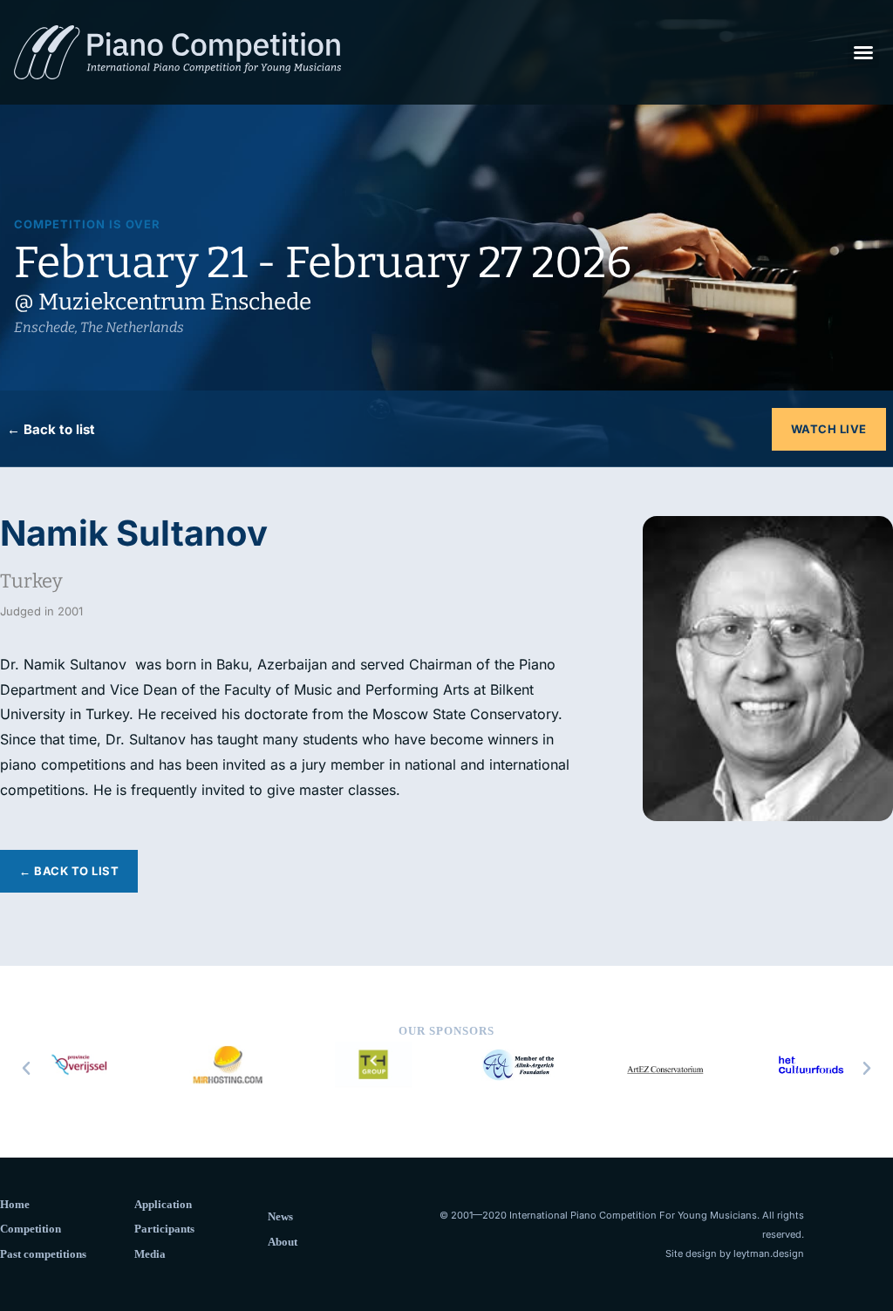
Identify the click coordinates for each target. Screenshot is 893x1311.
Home (15, 1204)
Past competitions (43, 1253)
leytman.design (768, 1253)
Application (163, 1204)
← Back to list (51, 429)
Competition (30, 1228)
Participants (164, 1228)
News (280, 1216)
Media (150, 1253)
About (282, 1241)
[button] (863, 52)
